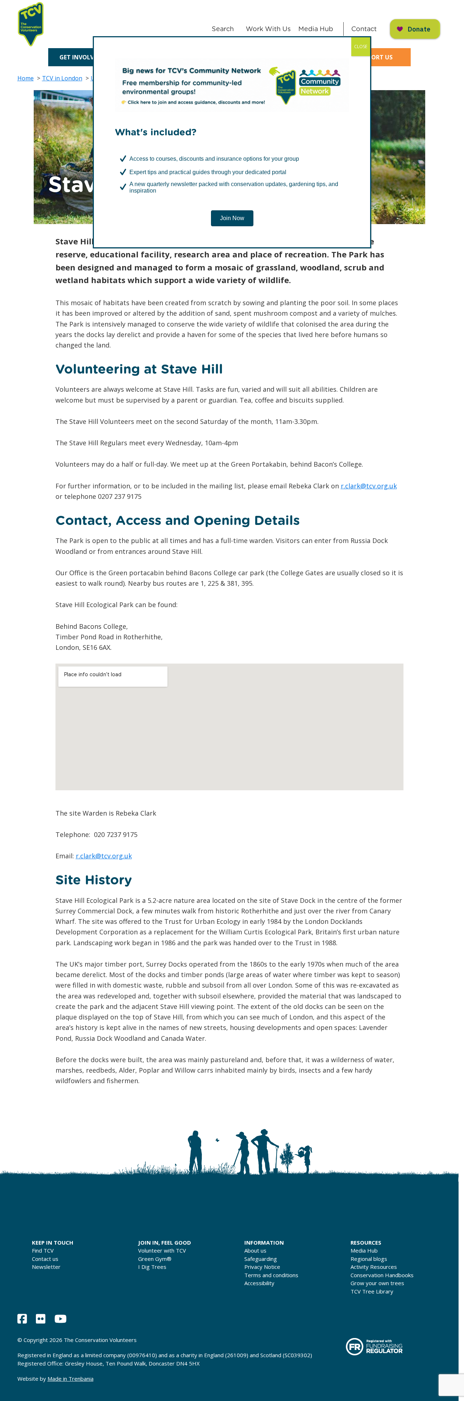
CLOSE (360, 46)
